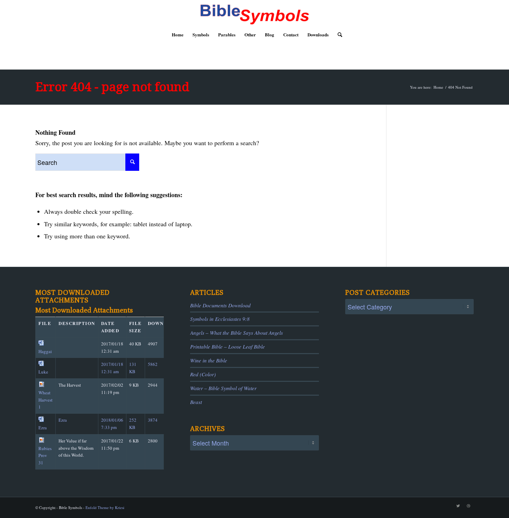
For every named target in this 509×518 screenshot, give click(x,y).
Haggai (45, 351)
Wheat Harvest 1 (45, 399)
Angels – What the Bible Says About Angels (236, 332)
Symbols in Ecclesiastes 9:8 (220, 318)
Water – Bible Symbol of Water (223, 388)
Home (438, 87)
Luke (43, 372)
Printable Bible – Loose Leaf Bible (227, 346)
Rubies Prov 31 (45, 455)
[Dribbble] (468, 506)
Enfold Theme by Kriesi (105, 507)
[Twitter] (458, 506)
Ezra (42, 427)
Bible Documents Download (220, 305)
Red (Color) (203, 374)
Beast (196, 401)
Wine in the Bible (208, 360)
